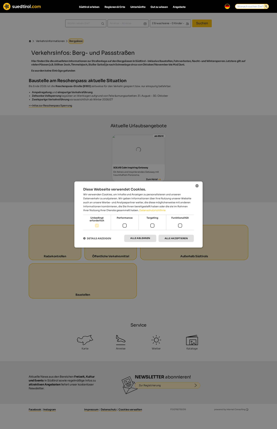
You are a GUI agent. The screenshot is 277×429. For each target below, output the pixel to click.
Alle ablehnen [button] (140, 238)
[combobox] (197, 185)
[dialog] (138, 215)
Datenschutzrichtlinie (152, 210)
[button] (97, 238)
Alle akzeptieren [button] (176, 238)
